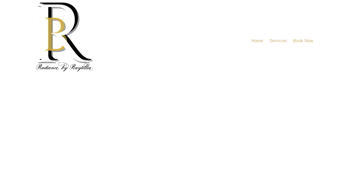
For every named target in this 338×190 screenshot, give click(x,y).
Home (257, 40)
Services (278, 40)
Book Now (303, 40)
